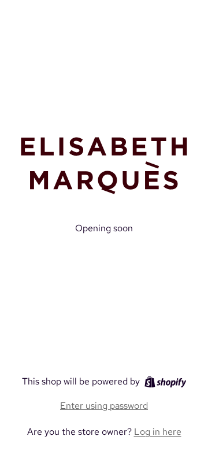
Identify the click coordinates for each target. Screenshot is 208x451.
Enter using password (104, 406)
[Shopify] (165, 382)
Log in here (157, 432)
